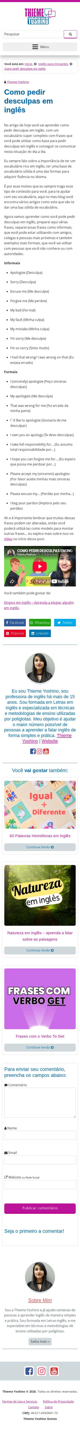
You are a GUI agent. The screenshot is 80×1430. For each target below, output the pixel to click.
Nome (12, 1128)
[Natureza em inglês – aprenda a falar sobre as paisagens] (40, 895)
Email (12, 1152)
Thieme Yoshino (18, 82)
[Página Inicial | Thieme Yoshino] (40, 15)
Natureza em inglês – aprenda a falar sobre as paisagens (40, 936)
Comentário (17, 1085)
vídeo (8, 539)
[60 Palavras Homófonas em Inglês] (40, 804)
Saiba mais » (40, 1341)
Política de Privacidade (58, 1401)
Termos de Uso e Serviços (19, 1401)
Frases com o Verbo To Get (40, 1036)
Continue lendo (38, 847)
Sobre (49, 1407)
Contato (33, 1407)
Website (50, 741)
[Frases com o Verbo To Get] (40, 998)
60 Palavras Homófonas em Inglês (40, 836)
